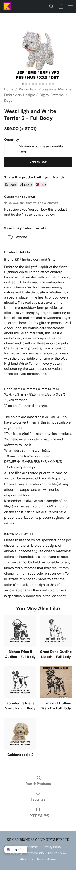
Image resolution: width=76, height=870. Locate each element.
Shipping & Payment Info (27, 853)
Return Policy (57, 853)
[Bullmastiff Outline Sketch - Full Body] (56, 682)
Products (26, 89)
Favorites (38, 799)
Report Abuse (46, 859)
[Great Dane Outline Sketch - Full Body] (56, 631)
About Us (26, 859)
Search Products (38, 783)
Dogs (8, 100)
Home (8, 89)
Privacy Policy (52, 847)
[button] (7, 6)
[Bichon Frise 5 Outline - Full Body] (20, 631)
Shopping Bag (38, 815)
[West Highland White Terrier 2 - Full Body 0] (38, 55)
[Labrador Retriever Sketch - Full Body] (20, 682)
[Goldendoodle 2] (20, 734)
